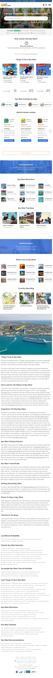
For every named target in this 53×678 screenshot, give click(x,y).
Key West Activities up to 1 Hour (8, 554)
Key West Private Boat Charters (8, 587)
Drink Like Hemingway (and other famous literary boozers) (9, 307)
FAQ (25, 658)
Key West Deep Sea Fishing (28, 589)
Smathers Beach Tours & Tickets (8, 618)
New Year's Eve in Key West (7, 630)
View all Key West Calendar (7, 636)
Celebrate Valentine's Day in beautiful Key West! (11, 632)
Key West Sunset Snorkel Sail (12, 120)
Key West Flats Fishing (40, 589)
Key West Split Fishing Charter (35, 457)
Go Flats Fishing (35, 453)
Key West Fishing (30, 587)
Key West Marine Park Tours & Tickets (26, 616)
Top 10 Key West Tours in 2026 (8, 651)
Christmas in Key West (20, 630)
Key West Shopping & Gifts (7, 647)
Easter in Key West (40, 632)
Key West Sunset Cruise (20, 437)
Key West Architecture (26, 306)
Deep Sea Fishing (40, 447)
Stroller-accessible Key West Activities (9, 574)
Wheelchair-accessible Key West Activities (10, 572)
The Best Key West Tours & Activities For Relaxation (12, 649)
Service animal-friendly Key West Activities (30, 572)
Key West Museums (41, 593)
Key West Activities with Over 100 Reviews (10, 556)
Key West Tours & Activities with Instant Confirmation (13, 550)
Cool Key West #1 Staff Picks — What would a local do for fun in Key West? (18, 645)
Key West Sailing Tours (6, 595)
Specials (22, 657)
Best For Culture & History (16, 643)
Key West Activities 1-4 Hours (22, 554)
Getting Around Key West (41, 645)
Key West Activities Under (29, 560)
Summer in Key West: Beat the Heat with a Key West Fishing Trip (43, 307)
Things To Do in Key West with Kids (33, 649)
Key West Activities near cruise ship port (10, 575)
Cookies (33, 662)
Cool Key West (29, 665)
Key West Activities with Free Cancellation (10, 552)
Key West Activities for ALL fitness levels (29, 575)
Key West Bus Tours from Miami (30, 583)
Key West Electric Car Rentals (31, 599)
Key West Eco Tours (20, 587)
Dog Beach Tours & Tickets (20, 612)
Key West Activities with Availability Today (10, 539)
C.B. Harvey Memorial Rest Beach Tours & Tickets (27, 610)
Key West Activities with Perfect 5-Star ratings (31, 552)
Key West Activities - (8, 562)
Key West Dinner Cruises (16, 585)
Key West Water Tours (6, 603)
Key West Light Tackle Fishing (7, 591)
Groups (34, 657)
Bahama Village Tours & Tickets (8, 610)
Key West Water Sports (41, 416)
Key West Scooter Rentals (20, 601)
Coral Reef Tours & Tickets (7, 612)
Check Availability (9, 140)
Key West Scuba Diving (17, 595)
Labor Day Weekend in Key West (8, 628)
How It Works (28, 657)
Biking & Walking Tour (30, 487)
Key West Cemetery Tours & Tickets (9, 616)
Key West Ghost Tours (20, 591)
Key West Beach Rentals (16, 583)
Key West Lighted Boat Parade (32, 630)
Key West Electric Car (8, 491)
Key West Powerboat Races (35, 628)
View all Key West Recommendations (24, 651)
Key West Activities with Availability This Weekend (12, 541)
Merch (17, 657)
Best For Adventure (8, 225)
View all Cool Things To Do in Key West (20, 603)
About (21, 658)
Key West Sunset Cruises (33, 597)
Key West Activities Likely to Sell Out (9, 564)
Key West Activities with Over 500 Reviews (10, 558)
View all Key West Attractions (7, 620)
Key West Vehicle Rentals (18, 599)
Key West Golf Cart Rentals (7, 601)
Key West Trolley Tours (6, 599)
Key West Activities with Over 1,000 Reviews (31, 558)
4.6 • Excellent (25, 30)
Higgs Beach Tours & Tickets (29, 614)
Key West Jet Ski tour (36, 396)
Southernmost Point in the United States (13, 429)
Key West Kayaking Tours (30, 593)
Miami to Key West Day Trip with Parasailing (29, 120)
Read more (7, 137)
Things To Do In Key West (27, 360)
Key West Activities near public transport (28, 574)
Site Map (19, 668)
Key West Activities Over (38, 562)
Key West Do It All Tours (15, 405)
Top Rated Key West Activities (7, 548)
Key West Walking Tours (32, 601)
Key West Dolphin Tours (40, 585)
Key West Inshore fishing (6, 593)
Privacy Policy (20, 662)
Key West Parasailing (5, 583)
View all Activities (26, 153)
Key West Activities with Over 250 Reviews (30, 556)
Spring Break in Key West (29, 632)
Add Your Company (32, 658)
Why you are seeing (26, 54)
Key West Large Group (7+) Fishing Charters (11, 589)
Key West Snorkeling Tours (20, 597)
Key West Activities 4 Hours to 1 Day (39, 554)
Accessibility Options (20, 661)
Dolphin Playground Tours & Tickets (35, 612)
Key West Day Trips (5, 585)
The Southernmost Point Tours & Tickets (40, 618)
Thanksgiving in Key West (22, 628)
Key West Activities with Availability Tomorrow (31, 539)
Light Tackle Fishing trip (15, 451)
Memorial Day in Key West (7, 634)
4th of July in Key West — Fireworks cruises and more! (26, 634)
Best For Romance (41, 225)
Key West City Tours (43, 583)
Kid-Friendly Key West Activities (23, 548)
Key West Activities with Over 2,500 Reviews (11, 560)
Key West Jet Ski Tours (18, 593)
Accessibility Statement (31, 661)
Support (17, 658)
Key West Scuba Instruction (30, 595)
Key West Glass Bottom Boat (32, 591)
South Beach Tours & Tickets (23, 618)
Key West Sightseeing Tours (7, 597)
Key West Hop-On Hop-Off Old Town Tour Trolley (45, 120)
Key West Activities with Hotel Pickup (34, 550)
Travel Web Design (26, 668)
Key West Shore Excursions (43, 595)
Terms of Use (27, 662)
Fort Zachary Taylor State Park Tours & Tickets (11, 614)
